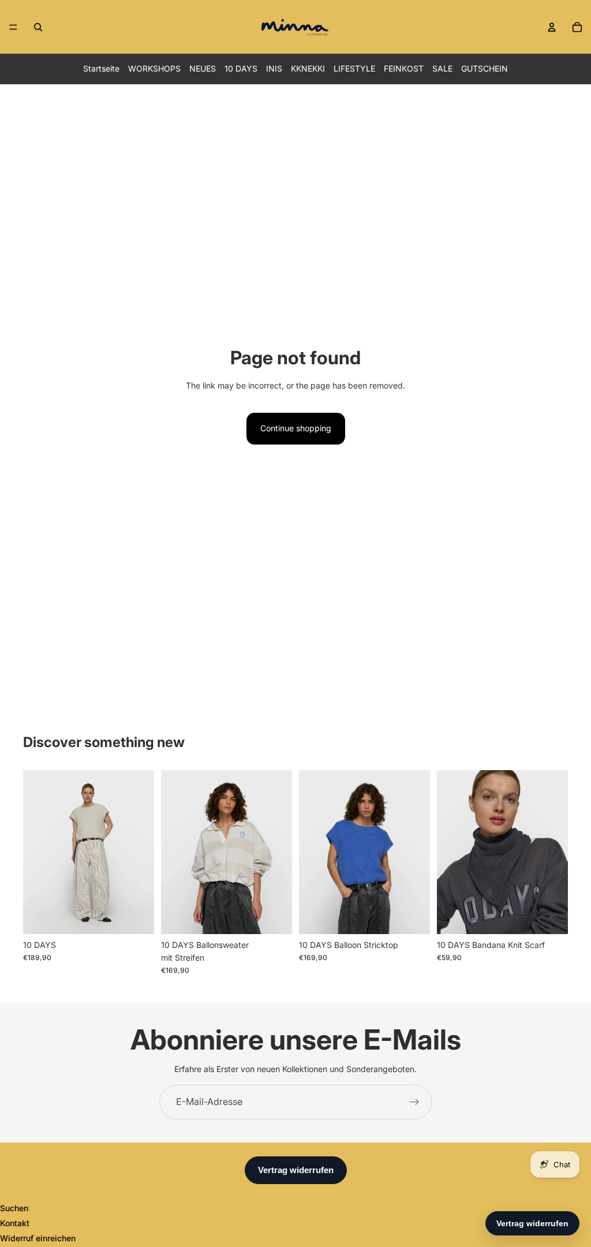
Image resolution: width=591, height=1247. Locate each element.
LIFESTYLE (354, 68)
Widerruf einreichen (38, 1238)
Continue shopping (295, 428)
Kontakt (14, 1223)
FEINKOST (404, 68)
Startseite (101, 68)
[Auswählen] (136, 916)
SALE (442, 68)
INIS (274, 68)
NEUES (202, 68)
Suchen (14, 1208)
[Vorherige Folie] (35, 852)
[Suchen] (38, 27)
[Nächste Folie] (141, 852)
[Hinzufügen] (550, 916)
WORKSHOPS (154, 68)
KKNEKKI (308, 68)
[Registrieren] (414, 1102)
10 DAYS (241, 68)
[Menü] (13, 27)
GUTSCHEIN (484, 68)
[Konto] (551, 27)
